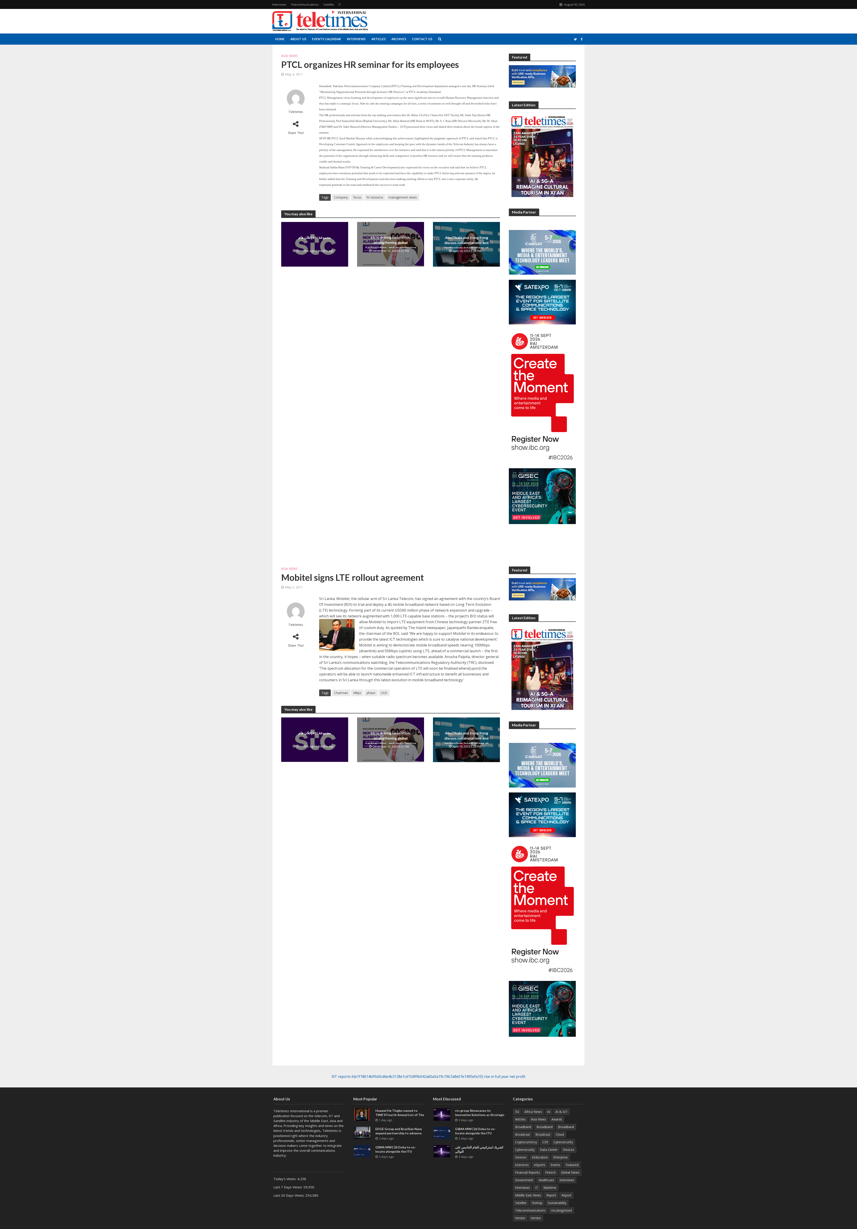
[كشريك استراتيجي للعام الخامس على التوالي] (442, 1151)
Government (524, 1180)
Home (280, 39)
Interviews (279, 4)
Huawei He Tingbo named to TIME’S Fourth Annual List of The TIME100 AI (399, 1115)
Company (341, 197)
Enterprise (560, 1157)
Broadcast (522, 1134)
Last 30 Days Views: (289, 1195)
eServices (522, 1165)
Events (555, 1165)
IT (340, 4)
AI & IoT (561, 1112)
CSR (545, 1142)
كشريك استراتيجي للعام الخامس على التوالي (479, 1149)
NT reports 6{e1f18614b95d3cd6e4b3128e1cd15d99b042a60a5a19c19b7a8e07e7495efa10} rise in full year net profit (428, 1076)
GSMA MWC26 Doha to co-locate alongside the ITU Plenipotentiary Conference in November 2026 (397, 1153)
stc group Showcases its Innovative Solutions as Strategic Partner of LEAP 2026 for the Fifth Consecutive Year (479, 1117)
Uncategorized (561, 1210)
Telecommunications (305, 4)
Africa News (533, 1112)
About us (298, 39)
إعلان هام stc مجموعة (314, 237)
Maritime (549, 1187)
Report (551, 1195)
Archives (398, 39)
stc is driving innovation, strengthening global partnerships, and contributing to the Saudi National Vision (390, 245)
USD (384, 693)
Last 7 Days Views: (288, 1187)
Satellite (328, 4)
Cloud (560, 1134)
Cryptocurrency (526, 1142)
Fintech (550, 1172)
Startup (537, 1203)
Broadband (523, 1127)
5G (517, 1112)
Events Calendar (326, 39)
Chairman (341, 693)
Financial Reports (527, 1172)
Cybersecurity (563, 1142)
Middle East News (528, 1195)
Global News (570, 1172)
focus (357, 197)
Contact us (422, 39)
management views (403, 197)
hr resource (375, 197)
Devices (568, 1149)
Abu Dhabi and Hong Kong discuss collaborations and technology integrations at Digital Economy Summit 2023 (466, 245)
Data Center (548, 1149)
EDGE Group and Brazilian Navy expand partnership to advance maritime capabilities (398, 1133)
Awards (556, 1119)
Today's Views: (285, 1179)
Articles (378, 39)
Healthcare (546, 1180)
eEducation (540, 1157)
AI (548, 1112)
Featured (572, 1165)
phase (371, 693)
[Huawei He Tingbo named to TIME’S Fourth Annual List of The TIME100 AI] (362, 1114)
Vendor (520, 1218)
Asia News (289, 56)
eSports (539, 1165)
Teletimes (295, 112)
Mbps (357, 693)
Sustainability (557, 1203)
